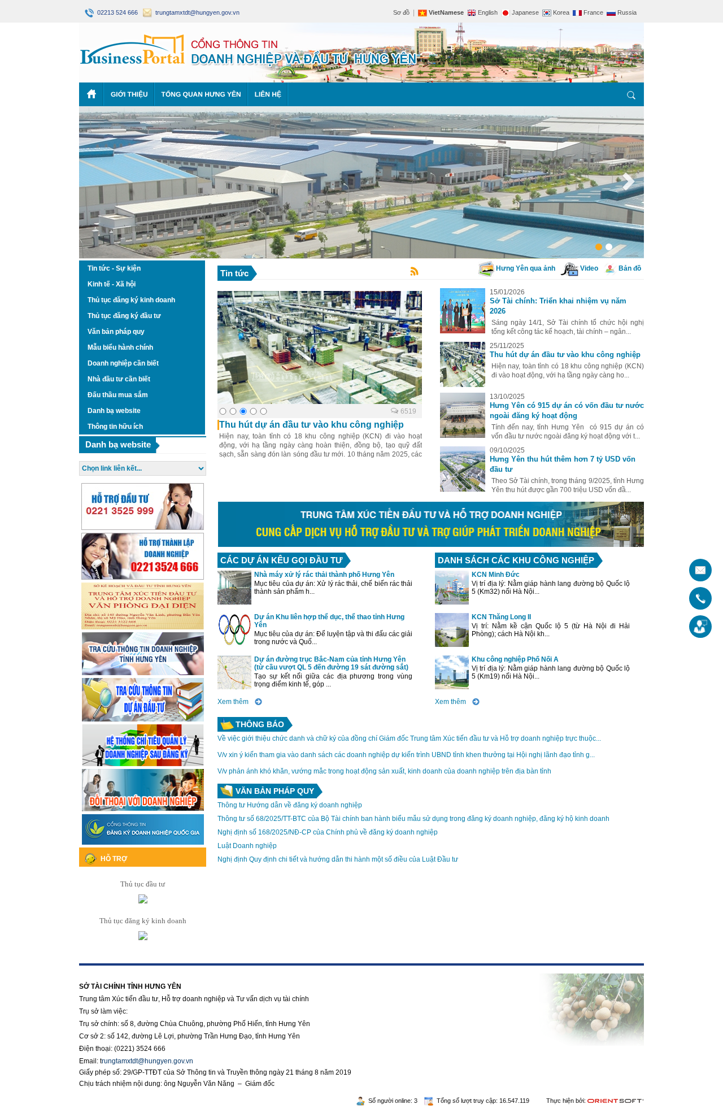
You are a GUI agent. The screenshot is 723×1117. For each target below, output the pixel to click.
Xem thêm (233, 702)
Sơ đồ (401, 12)
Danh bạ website (118, 444)
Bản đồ (629, 268)
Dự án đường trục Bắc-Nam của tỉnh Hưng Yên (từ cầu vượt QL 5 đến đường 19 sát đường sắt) (331, 663)
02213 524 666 (117, 12)
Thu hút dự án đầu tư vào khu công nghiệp (565, 354)
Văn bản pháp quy (275, 791)
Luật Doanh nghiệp (247, 846)
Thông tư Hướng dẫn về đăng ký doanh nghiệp (289, 805)
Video (588, 268)
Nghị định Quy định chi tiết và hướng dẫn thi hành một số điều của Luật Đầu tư (337, 859)
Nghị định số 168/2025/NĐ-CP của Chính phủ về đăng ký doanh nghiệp (327, 832)
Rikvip (148, 969)
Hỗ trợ (114, 859)
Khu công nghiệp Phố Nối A (515, 659)
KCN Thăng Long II (501, 617)
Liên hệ (268, 94)
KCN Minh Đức (496, 575)
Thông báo (260, 724)
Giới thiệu (129, 94)
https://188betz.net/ (108, 969)
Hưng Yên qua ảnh (524, 268)
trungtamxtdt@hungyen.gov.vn (195, 12)
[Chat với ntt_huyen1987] (142, 901)
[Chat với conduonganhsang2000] (142, 937)
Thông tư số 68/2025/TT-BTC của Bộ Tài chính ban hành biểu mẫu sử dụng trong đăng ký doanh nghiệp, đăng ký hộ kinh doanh (413, 819)
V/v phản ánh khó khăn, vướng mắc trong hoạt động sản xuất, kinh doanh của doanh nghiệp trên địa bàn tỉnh (384, 771)
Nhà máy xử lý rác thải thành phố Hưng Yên (324, 575)
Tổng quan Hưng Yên (201, 94)
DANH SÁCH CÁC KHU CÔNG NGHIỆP (516, 560)
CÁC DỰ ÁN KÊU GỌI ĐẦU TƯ (281, 560)
